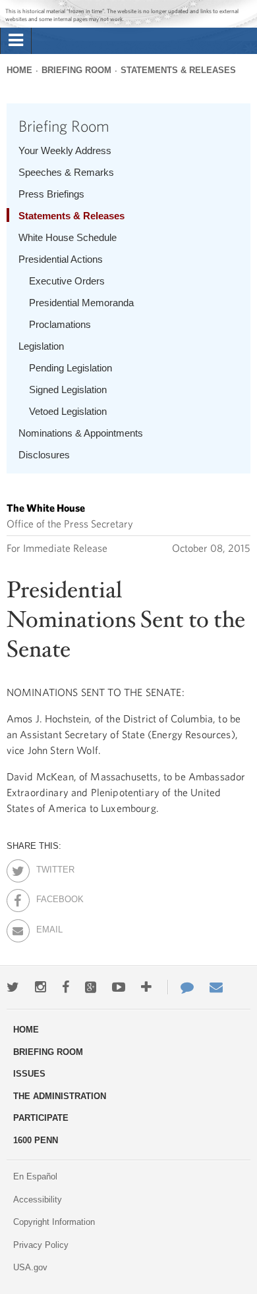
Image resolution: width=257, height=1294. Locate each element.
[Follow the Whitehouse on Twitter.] (13, 987)
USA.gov (30, 1267)
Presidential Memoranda (81, 302)
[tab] (15, 41)
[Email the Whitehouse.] (216, 987)
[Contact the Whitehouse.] (180, 987)
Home (19, 70)
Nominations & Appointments (80, 433)
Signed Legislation (68, 389)
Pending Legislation (70, 367)
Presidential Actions (60, 259)
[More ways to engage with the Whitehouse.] (146, 987)
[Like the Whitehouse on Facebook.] (65, 987)
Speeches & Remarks (66, 172)
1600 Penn (35, 1140)
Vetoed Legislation (68, 411)
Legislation (41, 346)
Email (47, 927)
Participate (41, 1118)
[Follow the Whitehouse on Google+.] (90, 987)
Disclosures (44, 454)
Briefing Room (76, 70)
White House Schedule (67, 237)
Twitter (47, 867)
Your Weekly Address (64, 150)
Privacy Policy (41, 1245)
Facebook (47, 897)
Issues (29, 1074)
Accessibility (37, 1199)
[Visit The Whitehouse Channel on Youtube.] (118, 987)
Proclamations (60, 324)
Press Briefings (51, 194)
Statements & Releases (178, 70)
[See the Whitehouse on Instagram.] (40, 987)
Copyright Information (54, 1222)
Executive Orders (67, 280)
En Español (35, 1176)
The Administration (59, 1096)
